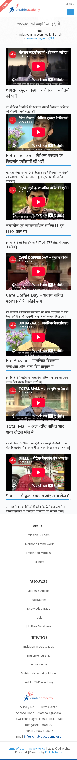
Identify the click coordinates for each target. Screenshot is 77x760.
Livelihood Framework (39, 544)
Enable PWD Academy (38, 682)
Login (70, 4)
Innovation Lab (39, 664)
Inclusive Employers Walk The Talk (40, 34)
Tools (38, 617)
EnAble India (53, 752)
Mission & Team (39, 535)
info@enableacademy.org (42, 736)
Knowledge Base (38, 608)
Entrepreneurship (39, 655)
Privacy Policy (36, 748)
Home (38, 31)
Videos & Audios (38, 591)
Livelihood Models (38, 553)
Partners (39, 562)
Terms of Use (15, 748)
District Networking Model (38, 673)
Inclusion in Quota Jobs (38, 646)
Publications (38, 600)
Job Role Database (38, 626)
